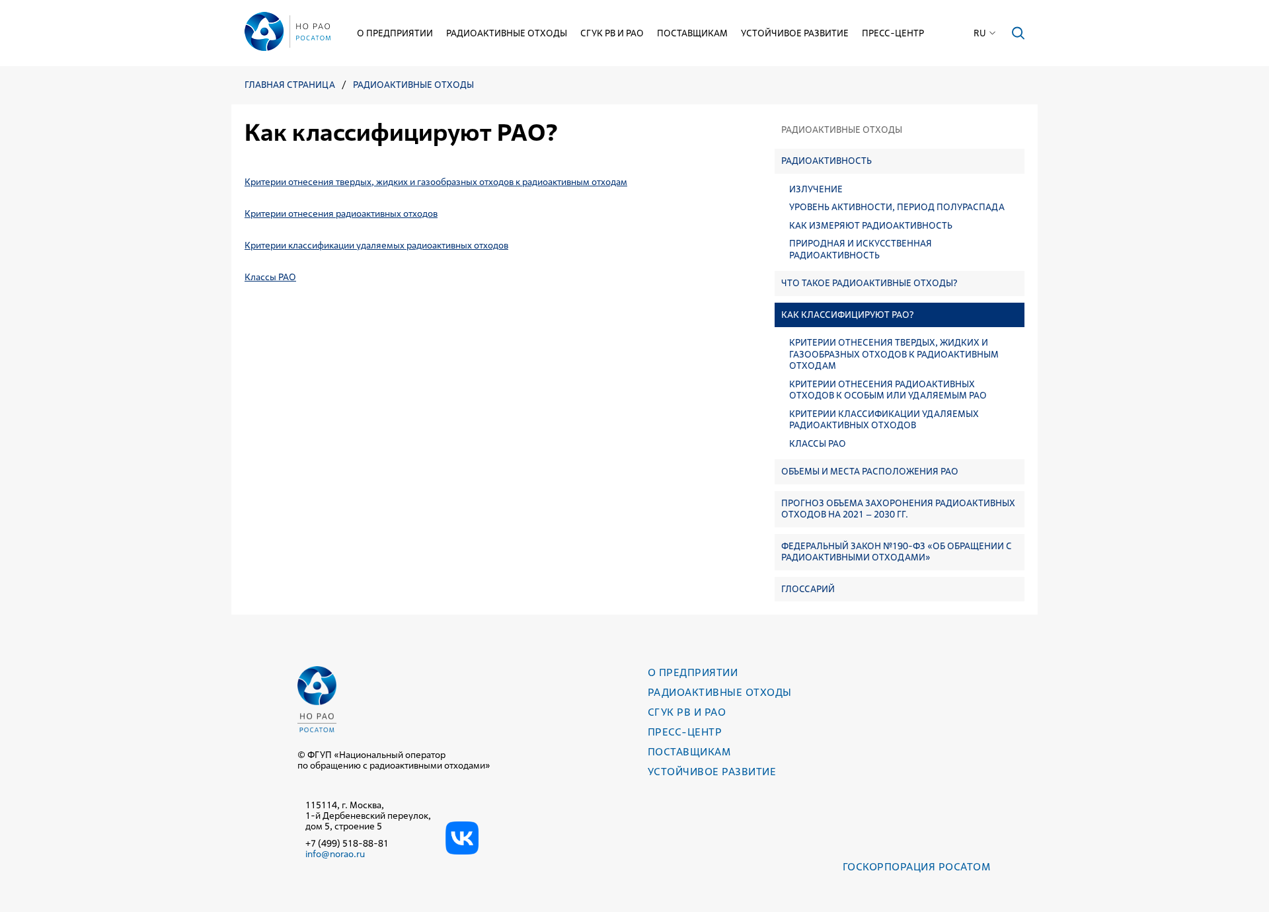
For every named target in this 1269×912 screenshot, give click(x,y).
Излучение (816, 189)
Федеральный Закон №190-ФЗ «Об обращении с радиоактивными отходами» (896, 552)
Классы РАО (817, 443)
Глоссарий (808, 589)
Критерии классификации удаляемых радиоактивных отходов (884, 420)
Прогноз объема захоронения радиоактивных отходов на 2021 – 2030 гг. (898, 509)
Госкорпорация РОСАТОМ (916, 867)
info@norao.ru (335, 854)
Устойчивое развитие (795, 33)
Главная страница (290, 85)
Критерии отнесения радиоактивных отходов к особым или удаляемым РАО (888, 390)
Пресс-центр (893, 33)
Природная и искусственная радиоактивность (860, 249)
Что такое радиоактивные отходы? (869, 283)
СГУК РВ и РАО (612, 33)
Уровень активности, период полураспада (897, 207)
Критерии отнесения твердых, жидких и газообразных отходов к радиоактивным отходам (894, 354)
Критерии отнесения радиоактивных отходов (341, 213)
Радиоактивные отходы (506, 33)
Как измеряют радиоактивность (870, 225)
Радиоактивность (826, 161)
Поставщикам (692, 33)
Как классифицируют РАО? (847, 315)
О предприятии (395, 33)
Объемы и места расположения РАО (869, 471)
